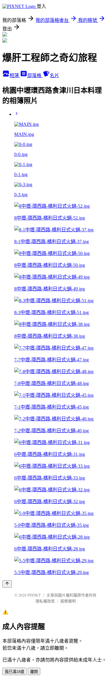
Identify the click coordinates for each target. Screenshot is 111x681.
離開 (34, 671)
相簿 (14, 75)
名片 (54, 75)
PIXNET (34, 595)
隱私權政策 (45, 601)
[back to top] (7, 584)
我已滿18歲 (14, 671)
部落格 (35, 75)
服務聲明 (68, 601)
